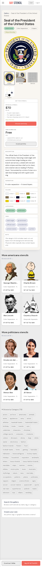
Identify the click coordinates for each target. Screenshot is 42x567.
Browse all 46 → (7, 336)
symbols (27, 489)
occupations (7, 477)
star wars (6, 489)
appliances (14, 418)
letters (5, 461)
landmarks (35, 457)
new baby (29, 473)
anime (5, 418)
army (22, 418)
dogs (29, 438)
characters (17, 430)
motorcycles (15, 469)
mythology (6, 473)
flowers (18, 446)
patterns (17, 477)
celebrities (6, 430)
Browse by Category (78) (12, 410)
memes (30, 465)
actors (5, 415)
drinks (36, 438)
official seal (11, 225)
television (6, 493)
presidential (22, 225)
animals (31, 415)
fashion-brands (8, 446)
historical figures (18, 454)
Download (9, 563)
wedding (28, 493)
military (5, 469)
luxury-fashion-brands (30, 461)
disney (22, 438)
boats (14, 426)
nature (15, 473)
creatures (29, 434)
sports (37, 485)
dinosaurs (14, 438)
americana (9, 28)
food (25, 446)
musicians (32, 469)
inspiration (25, 457)
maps (14, 465)
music (24, 469)
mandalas (6, 465)
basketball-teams (31, 422)
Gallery (6, 13)
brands (21, 426)
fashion (23, 442)
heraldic (23, 229)
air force (13, 415)
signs (34, 481)
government (22, 220)
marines (22, 465)
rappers (5, 481)
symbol (31, 229)
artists (29, 418)
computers (19, 434)
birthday (6, 426)
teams (34, 489)
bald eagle (10, 220)
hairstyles (34, 450)
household (15, 457)
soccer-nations (16, 485)
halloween (6, 454)
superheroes (16, 489)
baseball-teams (16, 422)
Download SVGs (21, 144)
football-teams (8, 450)
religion (13, 481)
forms (18, 450)
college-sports (8, 434)
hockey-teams (32, 454)
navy (22, 473)
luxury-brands (15, 461)
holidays (6, 457)
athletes (6, 422)
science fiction (24, 481)
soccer (5, 485)
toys (13, 493)
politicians (21, 210)
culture (5, 438)
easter (5, 442)
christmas (27, 430)
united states (11, 229)
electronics (14, 442)
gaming (25, 450)
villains (20, 493)
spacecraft (28, 485)
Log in (38, 3)
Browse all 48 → (7, 259)
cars (28, 426)
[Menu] (3, 3)
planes (25, 477)
